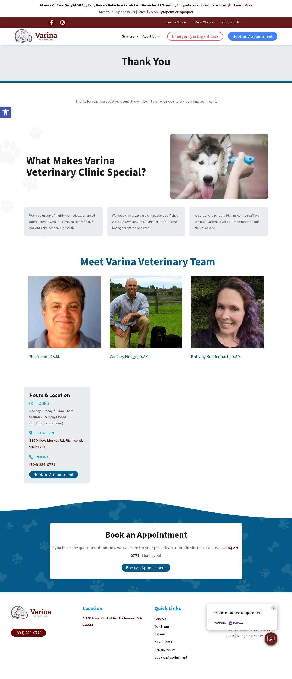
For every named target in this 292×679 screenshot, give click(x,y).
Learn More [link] (243, 5)
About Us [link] (149, 36)
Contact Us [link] (231, 22)
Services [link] (128, 36)
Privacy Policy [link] (165, 649)
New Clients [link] (204, 22)
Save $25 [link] (165, 12)
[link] (5, 112)
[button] (51, 22)
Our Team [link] (162, 626)
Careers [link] (160, 634)
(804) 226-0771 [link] (42, 465)
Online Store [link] (176, 22)
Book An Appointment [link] (171, 657)
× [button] (274, 607)
